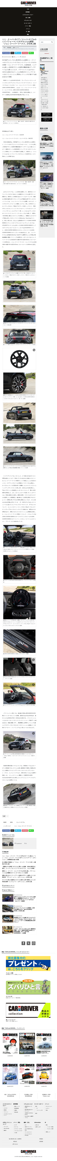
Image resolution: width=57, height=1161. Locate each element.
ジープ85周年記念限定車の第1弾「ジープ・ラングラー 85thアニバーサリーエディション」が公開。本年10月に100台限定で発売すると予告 (46, 223)
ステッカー (6, 1126)
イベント (28, 28)
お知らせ (37, 1124)
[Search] (52, 42)
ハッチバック (7, 826)
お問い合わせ (15, 1144)
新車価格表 (16, 1108)
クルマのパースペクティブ (8, 1114)
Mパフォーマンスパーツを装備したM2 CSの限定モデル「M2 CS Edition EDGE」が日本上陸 (47, 204)
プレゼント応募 (50, 1128)
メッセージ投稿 (50, 1126)
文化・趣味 (28, 17)
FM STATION (6, 1128)
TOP (28, 9)
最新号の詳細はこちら (46, 114)
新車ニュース (16, 56)
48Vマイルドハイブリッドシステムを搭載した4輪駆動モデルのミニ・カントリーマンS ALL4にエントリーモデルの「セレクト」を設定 (46, 185)
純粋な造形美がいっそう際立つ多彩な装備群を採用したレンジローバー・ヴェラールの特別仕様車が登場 (46, 145)
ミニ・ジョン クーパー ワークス (23, 826)
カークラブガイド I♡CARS (28, 1134)
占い (26, 1124)
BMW (4, 822)
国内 (36, 1113)
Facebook (6, 52)
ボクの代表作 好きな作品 (29, 1129)
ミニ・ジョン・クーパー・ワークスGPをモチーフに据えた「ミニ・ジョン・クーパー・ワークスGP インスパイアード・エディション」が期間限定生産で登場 (19, 857)
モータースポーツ (28, 23)
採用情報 (41, 1141)
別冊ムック (48, 1131)
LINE (32, 52)
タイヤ (15, 1124)
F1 (37, 1108)
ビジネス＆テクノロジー (28, 14)
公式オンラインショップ (7, 1123)
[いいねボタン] (4, 816)
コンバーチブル (20, 822)
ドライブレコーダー (18, 1130)
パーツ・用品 (28, 26)
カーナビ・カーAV (18, 1128)
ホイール (16, 1126)
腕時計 (5, 1130)
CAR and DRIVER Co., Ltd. (27, 1156)
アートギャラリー (28, 1132)
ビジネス (5, 1108)
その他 (15, 1132)
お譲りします (38, 1126)
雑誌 (47, 1124)
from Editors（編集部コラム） (29, 1117)
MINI (11, 822)
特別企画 (16, 1112)
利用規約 (41, 1138)
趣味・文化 (26, 1122)
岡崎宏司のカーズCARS (28, 1107)
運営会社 (15, 1141)
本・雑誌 (28, 31)
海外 (36, 1106)
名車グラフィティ (28, 1126)
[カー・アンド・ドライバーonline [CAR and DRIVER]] (28, 3)
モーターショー (49, 1106)
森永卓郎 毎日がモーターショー (29, 1110)
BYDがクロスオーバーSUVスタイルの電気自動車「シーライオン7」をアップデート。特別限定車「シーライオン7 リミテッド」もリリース (46, 165)
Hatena (18, 52)
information (37, 1122)
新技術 (5, 1110)
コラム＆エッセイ (28, 20)
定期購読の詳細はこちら (46, 119)
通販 (28, 34)
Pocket (25, 52)
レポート (47, 1108)
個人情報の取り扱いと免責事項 (15, 1138)
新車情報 (28, 12)
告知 (47, 1110)
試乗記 (15, 1110)
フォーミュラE (39, 1110)
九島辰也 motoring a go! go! (29, 1113)
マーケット (6, 1112)
